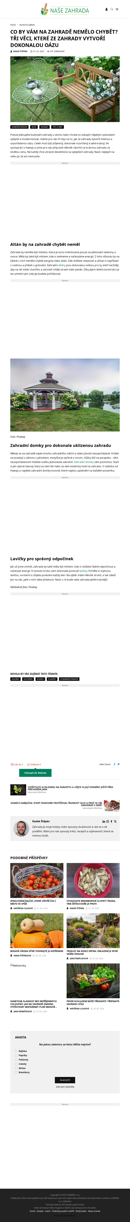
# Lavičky (52, 679)
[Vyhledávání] (112, 9)
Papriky (23, 1055)
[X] (115, 821)
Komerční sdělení (19, 127)
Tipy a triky (57, 127)
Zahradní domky (84, 462)
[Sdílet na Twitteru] (118, 764)
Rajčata (23, 1051)
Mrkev (22, 1068)
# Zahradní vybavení (69, 679)
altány (62, 265)
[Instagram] (107, 821)
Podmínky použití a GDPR (63, 1211)
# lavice (40, 679)
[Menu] (117, 9)
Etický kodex (81, 1211)
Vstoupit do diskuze (35, 772)
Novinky (44, 127)
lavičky (83, 571)
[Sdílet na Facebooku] (114, 764)
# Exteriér (28, 679)
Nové (34, 127)
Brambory (24, 1072)
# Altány (15, 679)
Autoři (47, 1211)
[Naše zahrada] (65, 9)
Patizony (23, 1059)
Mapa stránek (94, 1211)
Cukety (22, 1064)
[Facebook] (111, 821)
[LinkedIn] (104, 821)
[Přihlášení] (106, 9)
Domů (32, 1211)
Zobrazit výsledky (65, 1086)
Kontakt (40, 1211)
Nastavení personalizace (65, 1215)
